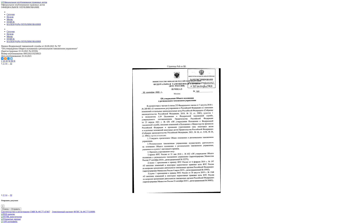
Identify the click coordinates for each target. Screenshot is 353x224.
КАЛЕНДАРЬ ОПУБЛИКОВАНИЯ (24, 24)
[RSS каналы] (8, 214)
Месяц (10, 19)
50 (9, 61)
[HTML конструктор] (11, 216)
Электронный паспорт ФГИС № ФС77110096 (73, 211)
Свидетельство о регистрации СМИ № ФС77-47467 (25, 211)
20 (7, 61)
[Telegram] (11, 58)
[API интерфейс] (9, 221)
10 (4, 61)
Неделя (10, 17)
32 (11, 63)
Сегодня (10, 14)
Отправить (15, 209)
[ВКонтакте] (2, 58)
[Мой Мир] (8, 58)
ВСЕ (13, 61)
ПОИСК (11, 22)
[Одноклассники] (5, 58)
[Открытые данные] (11, 219)
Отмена (5, 209)
